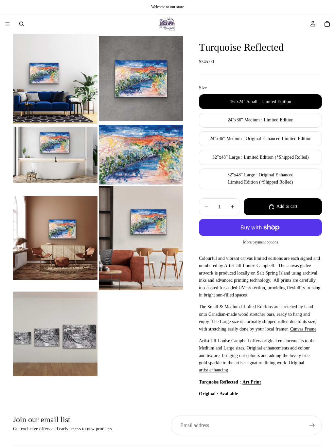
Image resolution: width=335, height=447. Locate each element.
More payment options (260, 242)
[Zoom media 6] (141, 238)
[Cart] (327, 24)
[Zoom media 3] (55, 155)
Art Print (251, 382)
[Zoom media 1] (55, 79)
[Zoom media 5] (55, 238)
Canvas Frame (303, 329)
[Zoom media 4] (141, 155)
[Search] (21, 24)
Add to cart (286, 206)
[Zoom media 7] (55, 334)
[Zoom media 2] (141, 79)
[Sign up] (312, 425)
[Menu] (7, 23)
